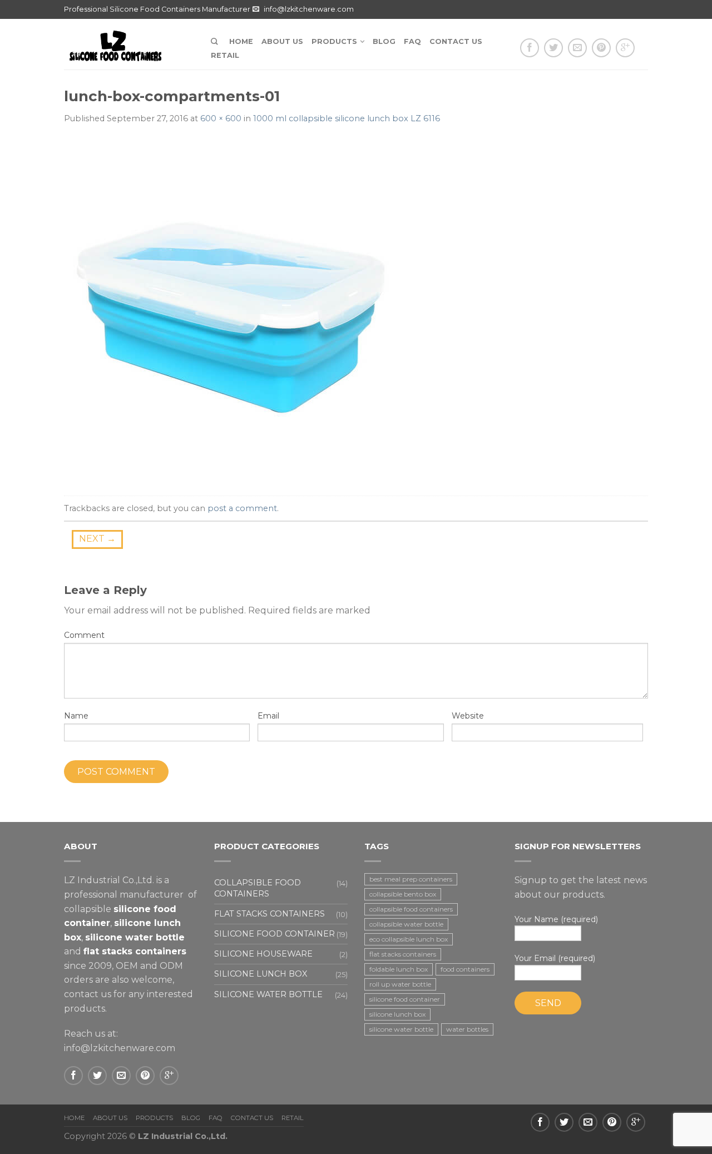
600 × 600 (220, 118)
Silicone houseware (263, 954)
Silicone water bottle (268, 994)
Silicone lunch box (260, 974)
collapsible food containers (411, 909)
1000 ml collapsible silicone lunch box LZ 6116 (346, 118)
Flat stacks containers (269, 914)
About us (282, 41)
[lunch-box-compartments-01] (231, 311)
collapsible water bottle (406, 924)
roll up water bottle (400, 984)
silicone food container (404, 999)
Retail (225, 55)
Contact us (455, 41)
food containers (465, 969)
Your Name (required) (556, 919)
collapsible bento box (402, 894)
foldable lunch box (398, 969)
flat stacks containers (402, 954)
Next (97, 538)
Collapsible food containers (257, 888)
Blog (384, 41)
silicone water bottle (401, 1029)
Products (334, 41)
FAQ (412, 41)
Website (468, 716)
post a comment (242, 508)
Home (241, 41)
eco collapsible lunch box (408, 939)
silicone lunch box (397, 1014)
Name (76, 716)
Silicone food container (274, 934)
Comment (84, 635)
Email (268, 716)
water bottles (467, 1029)
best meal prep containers (410, 879)
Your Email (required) (555, 958)
